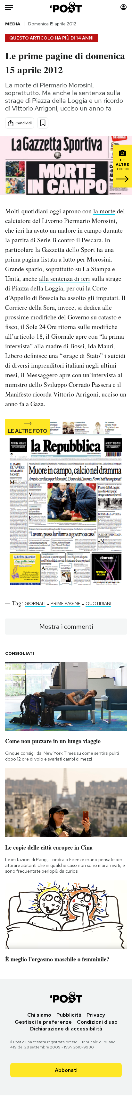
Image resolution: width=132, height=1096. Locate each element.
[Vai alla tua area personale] (123, 7)
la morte (104, 211)
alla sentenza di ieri (64, 278)
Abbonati (66, 1070)
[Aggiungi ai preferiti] (42, 123)
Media (12, 24)
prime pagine (65, 603)
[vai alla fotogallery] (66, 504)
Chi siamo (39, 1014)
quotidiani (98, 603)
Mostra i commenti (66, 626)
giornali (35, 603)
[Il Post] (66, 7)
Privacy (96, 1014)
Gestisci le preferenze (43, 1022)
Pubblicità (68, 1014)
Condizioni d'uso (97, 1022)
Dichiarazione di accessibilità (66, 1028)
